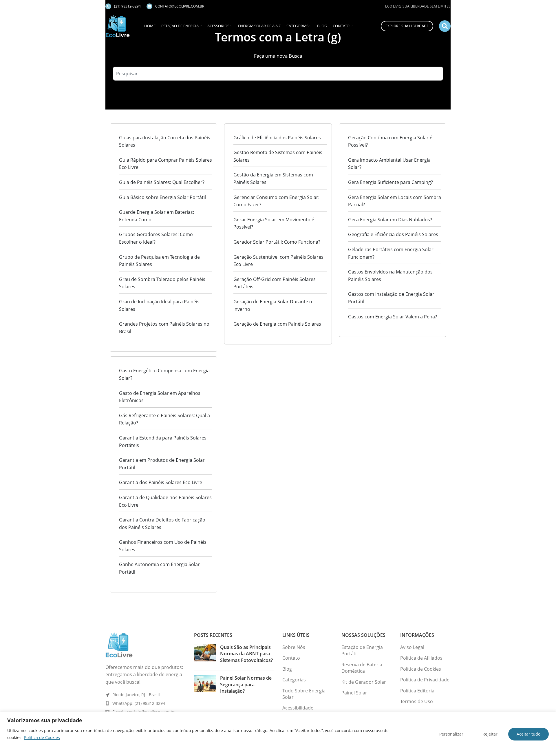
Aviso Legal (412, 647)
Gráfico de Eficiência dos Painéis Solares (277, 137)
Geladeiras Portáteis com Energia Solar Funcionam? (391, 253)
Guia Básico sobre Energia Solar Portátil (162, 197)
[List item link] (145, 703)
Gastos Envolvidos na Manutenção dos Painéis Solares (390, 275)
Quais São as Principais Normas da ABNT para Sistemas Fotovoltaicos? (246, 653)
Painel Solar (354, 693)
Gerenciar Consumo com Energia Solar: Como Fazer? (276, 201)
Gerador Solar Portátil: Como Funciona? (276, 242)
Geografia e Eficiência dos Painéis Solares (393, 234)
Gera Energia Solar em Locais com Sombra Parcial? (394, 201)
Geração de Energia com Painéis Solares (277, 324)
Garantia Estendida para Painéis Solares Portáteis (162, 441)
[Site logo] (117, 25)
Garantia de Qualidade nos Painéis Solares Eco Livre (165, 501)
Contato (291, 658)
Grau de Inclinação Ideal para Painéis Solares (159, 305)
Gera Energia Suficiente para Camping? (390, 182)
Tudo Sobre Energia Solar (303, 693)
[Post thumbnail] (205, 655)
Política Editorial (418, 690)
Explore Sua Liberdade (407, 25)
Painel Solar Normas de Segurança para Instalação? (246, 684)
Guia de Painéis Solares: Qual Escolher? (161, 182)
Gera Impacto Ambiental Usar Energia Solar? (389, 164)
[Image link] (119, 644)
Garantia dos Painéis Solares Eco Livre (160, 482)
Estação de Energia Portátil (362, 650)
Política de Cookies (42, 737)
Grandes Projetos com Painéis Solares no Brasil (164, 328)
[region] (278, 729)
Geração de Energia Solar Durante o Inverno (272, 305)
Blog (287, 669)
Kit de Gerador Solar (363, 682)
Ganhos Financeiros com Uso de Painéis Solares (162, 546)
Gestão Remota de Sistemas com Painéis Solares (277, 156)
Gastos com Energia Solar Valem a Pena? (392, 316)
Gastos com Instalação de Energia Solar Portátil (391, 298)
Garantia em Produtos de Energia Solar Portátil (162, 464)
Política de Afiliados (421, 658)
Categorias (294, 679)
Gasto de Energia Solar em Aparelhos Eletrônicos (159, 397)
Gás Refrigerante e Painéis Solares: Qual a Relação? (164, 419)
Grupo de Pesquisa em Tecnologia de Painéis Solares (159, 261)
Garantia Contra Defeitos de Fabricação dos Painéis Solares (162, 523)
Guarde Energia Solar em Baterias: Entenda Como (156, 216)
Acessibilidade (297, 708)
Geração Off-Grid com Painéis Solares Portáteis (274, 283)
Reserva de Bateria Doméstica (361, 667)
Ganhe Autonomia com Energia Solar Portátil (159, 568)
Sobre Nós (293, 647)
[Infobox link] (123, 6)
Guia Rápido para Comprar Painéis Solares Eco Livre (165, 164)
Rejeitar (490, 734)
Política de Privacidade (424, 679)
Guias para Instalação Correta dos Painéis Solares (164, 141)
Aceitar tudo (528, 734)
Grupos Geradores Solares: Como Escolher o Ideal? (156, 238)
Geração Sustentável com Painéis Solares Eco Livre (278, 261)
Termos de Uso (416, 701)
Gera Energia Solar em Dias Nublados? (390, 219)
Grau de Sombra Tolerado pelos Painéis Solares (162, 283)
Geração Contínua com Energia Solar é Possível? (390, 141)
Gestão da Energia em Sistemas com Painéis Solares (273, 178)
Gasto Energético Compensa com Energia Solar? (164, 374)
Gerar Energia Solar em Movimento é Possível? (273, 223)
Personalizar (451, 734)
